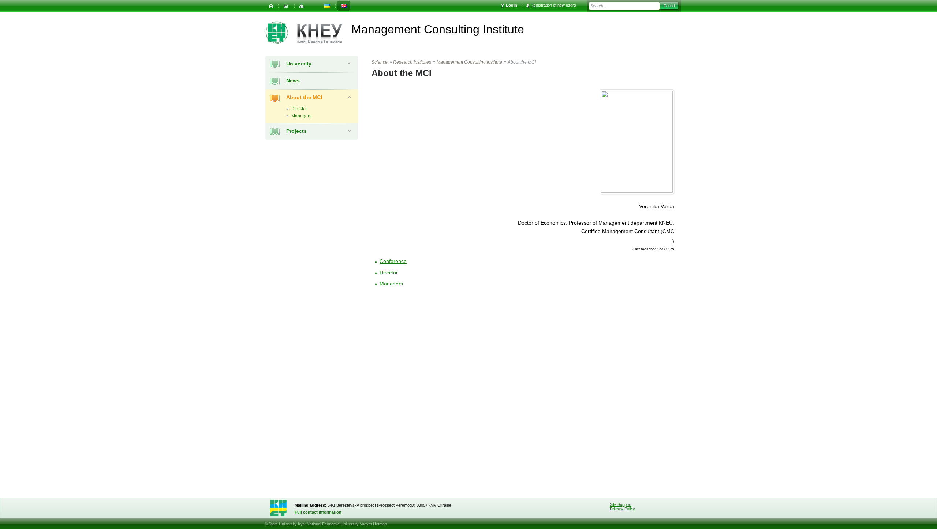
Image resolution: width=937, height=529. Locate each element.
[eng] (343, 6)
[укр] (326, 6)
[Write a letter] (286, 6)
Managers (391, 283)
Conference (393, 261)
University (298, 64)
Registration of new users (553, 5)
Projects (296, 131)
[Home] (270, 6)
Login (511, 5)
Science (380, 62)
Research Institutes (412, 62)
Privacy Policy (622, 509)
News (293, 80)
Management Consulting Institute (469, 62)
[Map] (301, 6)
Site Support (620, 504)
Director (389, 272)
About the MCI (304, 97)
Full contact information (318, 512)
